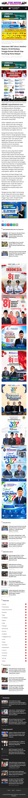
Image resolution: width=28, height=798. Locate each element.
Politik (14, 623)
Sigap (14, 615)
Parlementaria (14, 647)
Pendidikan (14, 617)
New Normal (14, 628)
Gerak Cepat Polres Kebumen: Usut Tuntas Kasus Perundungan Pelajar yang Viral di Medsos (17, 679)
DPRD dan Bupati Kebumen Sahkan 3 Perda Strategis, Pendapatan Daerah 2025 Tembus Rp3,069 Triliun (17, 574)
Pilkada (14, 620)
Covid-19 (14, 650)
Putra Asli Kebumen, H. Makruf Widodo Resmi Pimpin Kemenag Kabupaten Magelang (17, 743)
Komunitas (14, 653)
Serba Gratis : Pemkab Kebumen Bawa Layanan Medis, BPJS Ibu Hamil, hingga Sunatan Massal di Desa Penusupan (17, 712)
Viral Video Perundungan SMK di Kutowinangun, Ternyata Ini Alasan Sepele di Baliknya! (17, 544)
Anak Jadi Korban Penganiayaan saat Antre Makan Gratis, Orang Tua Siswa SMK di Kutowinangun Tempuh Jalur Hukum (17, 671)
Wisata (14, 642)
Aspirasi (8, 41)
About (13, 790)
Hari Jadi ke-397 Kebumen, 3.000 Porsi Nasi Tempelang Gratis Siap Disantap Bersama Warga (17, 537)
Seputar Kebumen (6, 57)
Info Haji (14, 658)
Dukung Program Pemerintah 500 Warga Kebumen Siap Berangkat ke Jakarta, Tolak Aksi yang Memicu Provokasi (17, 254)
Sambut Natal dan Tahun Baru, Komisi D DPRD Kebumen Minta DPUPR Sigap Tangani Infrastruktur (17, 593)
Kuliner (14, 661)
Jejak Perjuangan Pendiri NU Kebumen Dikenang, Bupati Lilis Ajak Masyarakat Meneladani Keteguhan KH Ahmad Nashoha (17, 751)
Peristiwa (14, 612)
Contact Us (18, 790)
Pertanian (14, 655)
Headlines (14, 634)
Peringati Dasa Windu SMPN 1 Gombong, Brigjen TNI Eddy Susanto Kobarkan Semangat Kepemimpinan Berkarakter (16, 688)
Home (9, 790)
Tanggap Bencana (14, 636)
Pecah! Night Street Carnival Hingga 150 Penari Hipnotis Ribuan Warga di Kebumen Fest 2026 (17, 245)
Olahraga (14, 626)
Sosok (14, 639)
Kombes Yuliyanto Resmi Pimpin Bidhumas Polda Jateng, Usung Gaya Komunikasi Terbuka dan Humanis (17, 735)
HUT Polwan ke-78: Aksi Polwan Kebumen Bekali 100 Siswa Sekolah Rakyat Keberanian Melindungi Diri (17, 235)
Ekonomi (14, 631)
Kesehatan (14, 644)
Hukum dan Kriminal (14, 609)
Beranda (3, 41)
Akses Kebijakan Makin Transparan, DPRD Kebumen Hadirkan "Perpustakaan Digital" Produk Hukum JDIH (17, 583)
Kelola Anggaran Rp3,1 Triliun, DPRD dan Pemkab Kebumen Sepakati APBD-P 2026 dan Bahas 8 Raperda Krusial (17, 558)
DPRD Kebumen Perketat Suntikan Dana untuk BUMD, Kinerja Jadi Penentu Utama (16, 566)
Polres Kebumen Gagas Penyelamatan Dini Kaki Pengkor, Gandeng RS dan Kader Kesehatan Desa (17, 703)
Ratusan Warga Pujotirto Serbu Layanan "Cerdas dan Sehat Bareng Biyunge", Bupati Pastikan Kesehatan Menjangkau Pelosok (17, 721)
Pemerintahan (14, 607)
